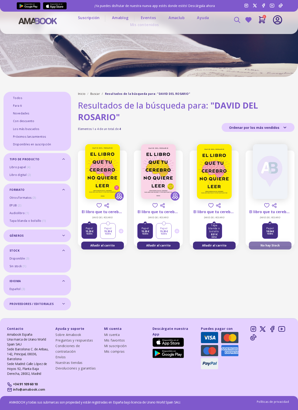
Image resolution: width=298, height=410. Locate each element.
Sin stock (18, 266)
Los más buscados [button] (26, 129)
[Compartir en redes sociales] (106, 205)
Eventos (148, 17)
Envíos (60, 357)
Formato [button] (17, 190)
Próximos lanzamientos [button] (29, 137)
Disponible (19, 258)
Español (17, 289)
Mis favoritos (114, 340)
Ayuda (203, 17)
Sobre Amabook (68, 334)
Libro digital (20, 175)
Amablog (120, 17)
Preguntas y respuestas (74, 340)
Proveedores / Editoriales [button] (32, 304)
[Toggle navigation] (258, 33)
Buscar (95, 94)
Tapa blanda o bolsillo (28, 221)
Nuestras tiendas (68, 362)
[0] (262, 21)
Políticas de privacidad (273, 402)
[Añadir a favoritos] (99, 205)
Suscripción (88, 17)
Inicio (81, 94)
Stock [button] (15, 251)
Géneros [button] (17, 236)
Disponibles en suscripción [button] (32, 144)
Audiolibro (19, 213)
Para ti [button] (17, 106)
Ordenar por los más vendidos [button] (254, 127)
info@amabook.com (29, 389)
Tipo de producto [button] (24, 159)
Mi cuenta (112, 334)
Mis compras (114, 351)
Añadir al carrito (102, 245)
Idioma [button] (15, 281)
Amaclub (177, 17)
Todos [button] (17, 98)
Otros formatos (23, 198)
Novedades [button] (21, 113)
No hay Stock (270, 245)
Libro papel (20, 167)
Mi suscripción (115, 346)
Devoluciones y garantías (75, 368)
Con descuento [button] (23, 121)
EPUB (15, 205)
